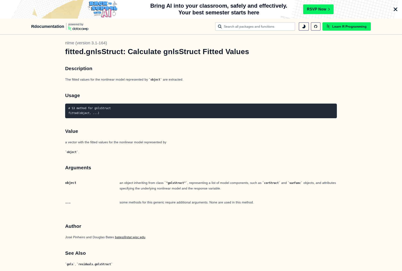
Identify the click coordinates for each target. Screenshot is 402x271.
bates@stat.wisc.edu (130, 237)
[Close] (395, 9)
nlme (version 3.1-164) (86, 43)
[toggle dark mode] (304, 26)
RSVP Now (316, 9)
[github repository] (316, 26)
